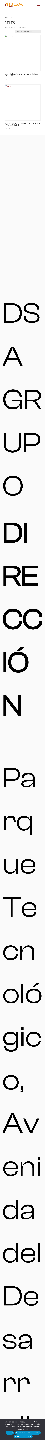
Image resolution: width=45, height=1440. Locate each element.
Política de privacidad (23, 1436)
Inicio (6, 18)
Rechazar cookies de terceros (27, 1433)
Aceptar (10, 1433)
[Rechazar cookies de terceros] (42, 1429)
